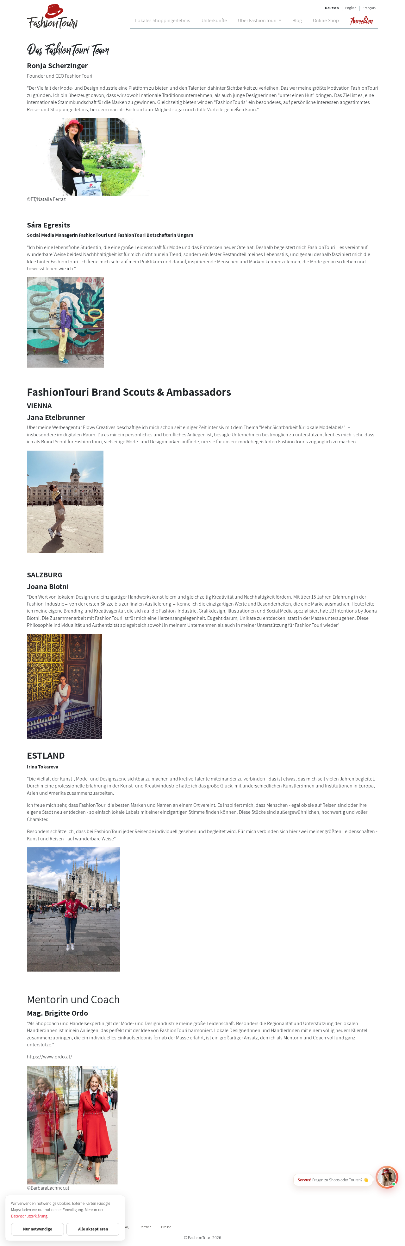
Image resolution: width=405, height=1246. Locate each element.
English (350, 7)
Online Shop (326, 20)
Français (369, 7)
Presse (166, 1226)
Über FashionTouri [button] (257, 20)
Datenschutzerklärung (29, 1216)
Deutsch (332, 7)
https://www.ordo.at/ (49, 1056)
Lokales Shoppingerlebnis (162, 20)
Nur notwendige (37, 1229)
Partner (145, 1226)
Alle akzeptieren (93, 1229)
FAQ (126, 1226)
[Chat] (387, 1177)
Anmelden (361, 21)
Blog (297, 20)
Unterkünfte (214, 20)
